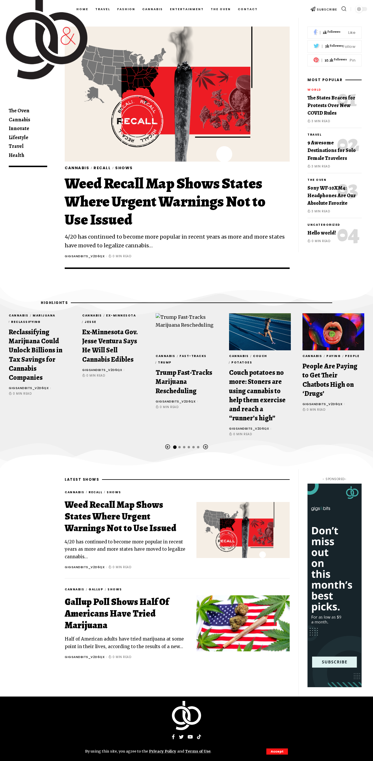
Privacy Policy (162, 751)
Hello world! (321, 232)
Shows (124, 168)
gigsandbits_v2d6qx (85, 256)
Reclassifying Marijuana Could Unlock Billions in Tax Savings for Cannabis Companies (35, 354)
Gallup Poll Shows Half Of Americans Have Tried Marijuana (117, 613)
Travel (314, 135)
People (352, 356)
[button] (167, 447)
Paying (333, 356)
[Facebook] (334, 33)
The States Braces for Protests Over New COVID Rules (331, 106)
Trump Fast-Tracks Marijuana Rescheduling (184, 381)
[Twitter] (334, 47)
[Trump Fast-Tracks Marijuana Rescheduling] (186, 331)
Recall (102, 168)
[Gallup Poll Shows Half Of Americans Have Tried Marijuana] (243, 623)
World (314, 90)
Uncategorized (323, 225)
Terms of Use (197, 751)
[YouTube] (190, 737)
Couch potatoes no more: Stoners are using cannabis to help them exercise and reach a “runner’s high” (257, 395)
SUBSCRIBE (327, 9)
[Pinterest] (334, 60)
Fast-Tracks (193, 356)
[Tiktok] (199, 737)
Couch (260, 356)
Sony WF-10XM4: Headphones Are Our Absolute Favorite (331, 195)
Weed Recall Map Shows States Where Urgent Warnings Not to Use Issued (165, 201)
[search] (344, 9)
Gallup (96, 589)
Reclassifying (26, 322)
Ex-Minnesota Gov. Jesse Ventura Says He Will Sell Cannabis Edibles (110, 345)
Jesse (90, 322)
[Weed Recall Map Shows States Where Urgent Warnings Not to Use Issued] (177, 94)
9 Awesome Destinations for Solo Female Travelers (331, 150)
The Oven (316, 180)
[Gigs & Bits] (186, 715)
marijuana (44, 315)
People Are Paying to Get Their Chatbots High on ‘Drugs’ (329, 379)
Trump (165, 362)
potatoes (241, 362)
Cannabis (77, 168)
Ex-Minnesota (121, 315)
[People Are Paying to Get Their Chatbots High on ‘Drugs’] (333, 331)
